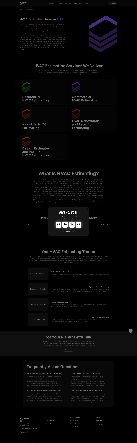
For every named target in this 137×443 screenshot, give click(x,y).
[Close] (86, 209)
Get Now (68, 231)
